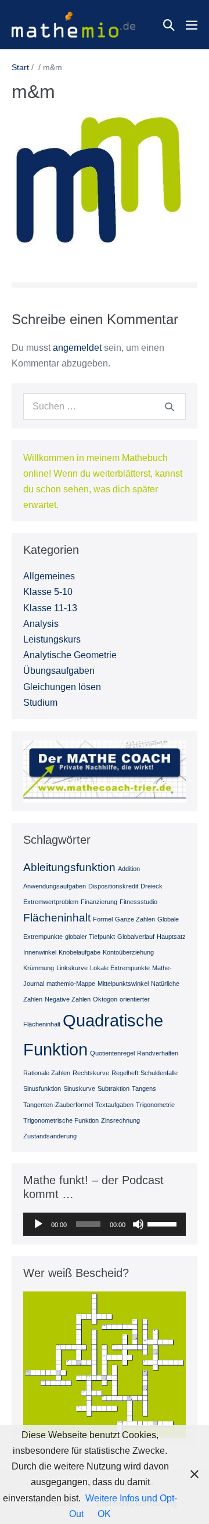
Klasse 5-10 (48, 592)
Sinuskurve (79, 1088)
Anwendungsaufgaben (54, 886)
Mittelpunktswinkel (123, 983)
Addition (129, 868)
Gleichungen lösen (62, 687)
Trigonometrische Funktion (61, 1120)
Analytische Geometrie (70, 655)
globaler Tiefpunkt (90, 936)
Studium (40, 702)
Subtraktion (113, 1088)
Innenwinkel (39, 952)
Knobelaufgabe (79, 952)
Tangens (144, 1088)
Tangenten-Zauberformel (58, 1104)
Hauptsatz (171, 936)
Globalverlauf (135, 936)
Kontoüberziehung (128, 952)
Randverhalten (157, 1053)
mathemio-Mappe (70, 983)
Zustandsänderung (50, 1136)
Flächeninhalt (57, 918)
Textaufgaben (114, 1104)
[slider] (163, 1223)
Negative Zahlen (68, 999)
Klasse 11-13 (50, 608)
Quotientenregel (112, 1053)
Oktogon (105, 999)
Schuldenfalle (159, 1072)
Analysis (41, 624)
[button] (169, 25)
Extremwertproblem (50, 901)
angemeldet (77, 348)
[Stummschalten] (138, 1224)
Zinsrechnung (120, 1120)
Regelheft (124, 1072)
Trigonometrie (155, 1104)
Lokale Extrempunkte (120, 967)
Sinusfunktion (42, 1088)
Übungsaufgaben (59, 671)
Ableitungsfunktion (69, 867)
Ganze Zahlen (135, 919)
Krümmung (38, 967)
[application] (104, 1224)
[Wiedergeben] (38, 1224)
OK (104, 1514)
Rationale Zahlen (46, 1072)
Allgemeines (49, 576)
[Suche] (169, 406)
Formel (103, 919)
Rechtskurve (91, 1072)
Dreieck (151, 886)
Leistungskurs (52, 639)
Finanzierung (99, 901)
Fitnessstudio (138, 901)
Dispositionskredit (113, 886)
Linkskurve (72, 967)
